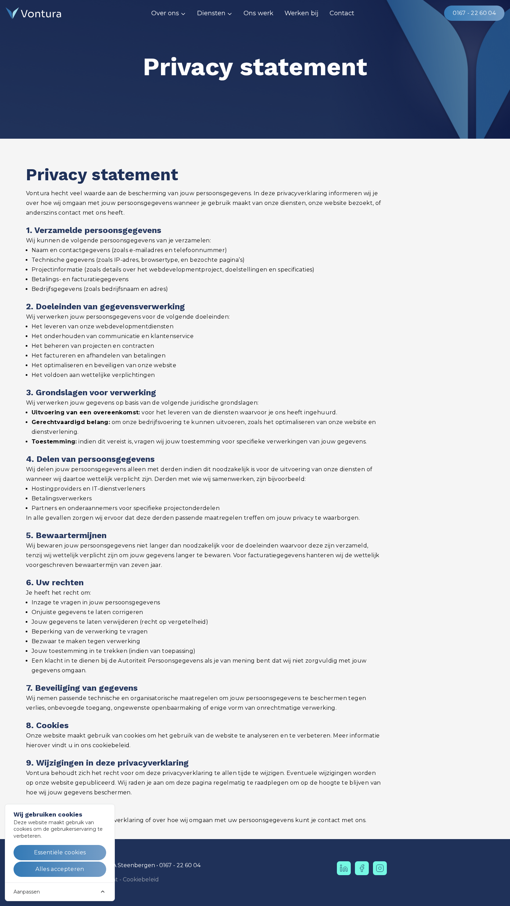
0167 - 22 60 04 (474, 13)
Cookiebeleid (141, 879)
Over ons (165, 13)
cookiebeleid (111, 745)
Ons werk (258, 13)
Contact (342, 13)
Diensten (211, 13)
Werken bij (301, 13)
